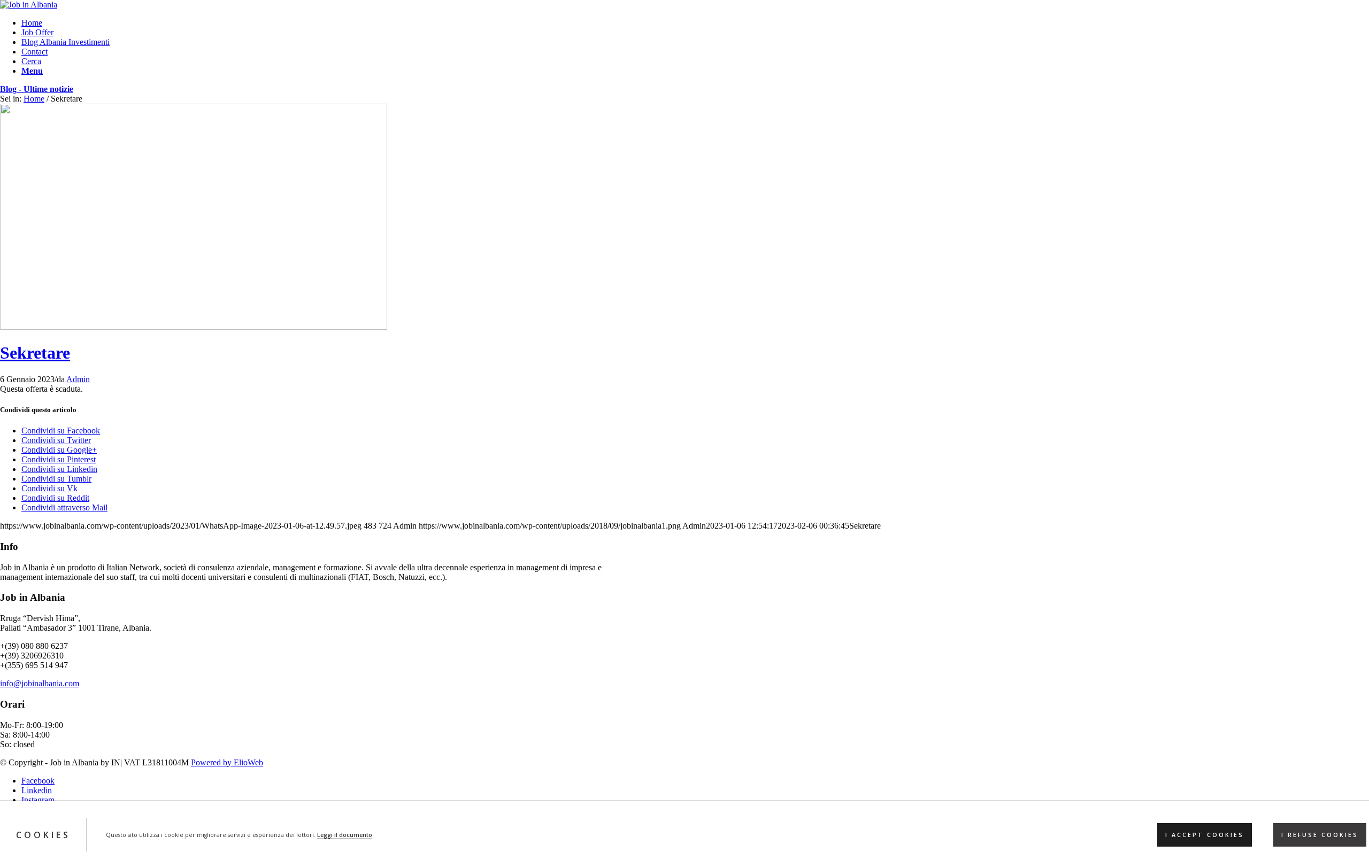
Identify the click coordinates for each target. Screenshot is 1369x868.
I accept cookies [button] (1204, 835)
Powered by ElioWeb (227, 762)
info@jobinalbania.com (39, 683)
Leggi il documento (344, 835)
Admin (78, 379)
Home (34, 98)
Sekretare (35, 352)
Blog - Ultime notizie (36, 89)
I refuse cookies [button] (1319, 835)
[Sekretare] (193, 326)
